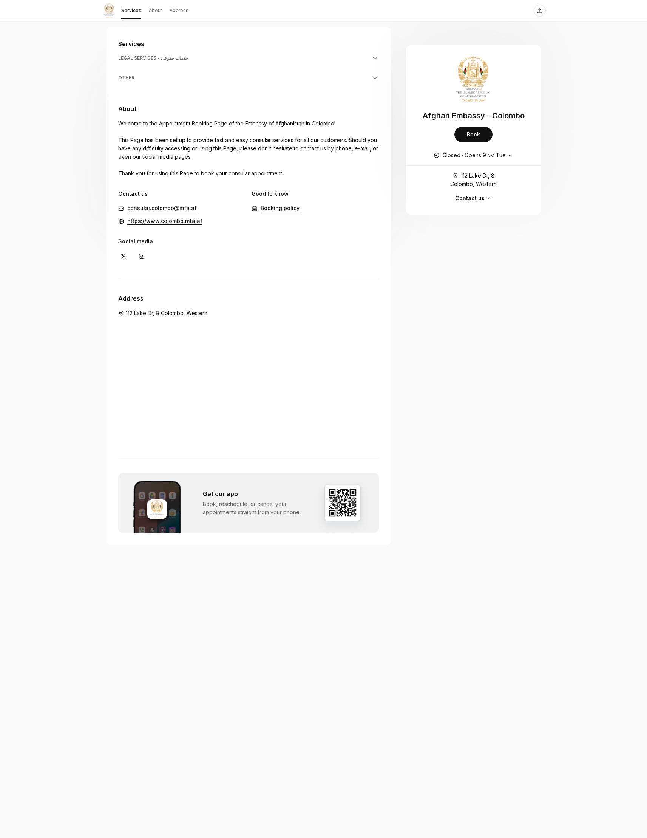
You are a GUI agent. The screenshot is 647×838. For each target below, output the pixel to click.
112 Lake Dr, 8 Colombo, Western (473, 179)
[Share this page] (540, 11)
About (155, 10)
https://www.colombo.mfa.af (164, 221)
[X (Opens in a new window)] (123, 256)
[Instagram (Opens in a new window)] (141, 256)
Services (131, 10)
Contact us (470, 198)
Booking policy (280, 208)
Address (179, 10)
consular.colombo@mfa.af (162, 208)
